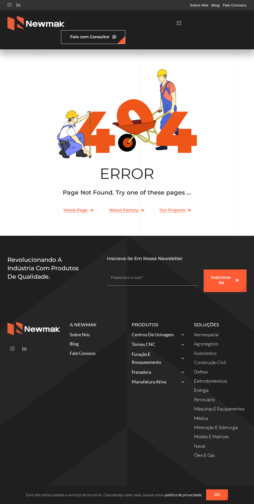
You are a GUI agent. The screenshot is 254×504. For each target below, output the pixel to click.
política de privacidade (183, 495)
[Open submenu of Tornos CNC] (181, 344)
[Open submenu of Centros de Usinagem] (181, 335)
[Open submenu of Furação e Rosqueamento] (181, 359)
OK (217, 494)
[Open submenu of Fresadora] (181, 372)
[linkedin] (18, 5)
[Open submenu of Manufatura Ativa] (181, 382)
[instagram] (9, 5)
